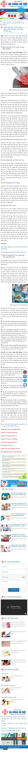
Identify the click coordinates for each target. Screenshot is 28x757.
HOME (4, 21)
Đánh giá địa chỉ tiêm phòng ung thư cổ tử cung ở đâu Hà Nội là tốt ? (18, 546)
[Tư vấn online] (14, 483)
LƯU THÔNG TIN (13, 589)
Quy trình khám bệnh (13, 597)
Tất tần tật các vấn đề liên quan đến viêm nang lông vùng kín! (18, 642)
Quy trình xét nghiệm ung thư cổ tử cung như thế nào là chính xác (19, 505)
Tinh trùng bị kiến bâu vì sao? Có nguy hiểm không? (18, 651)
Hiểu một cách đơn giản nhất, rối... (16, 688)
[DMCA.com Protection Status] (4, 749)
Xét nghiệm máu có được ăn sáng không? (18, 632)
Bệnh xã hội (4, 556)
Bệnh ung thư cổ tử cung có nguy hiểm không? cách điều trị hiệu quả (19, 536)
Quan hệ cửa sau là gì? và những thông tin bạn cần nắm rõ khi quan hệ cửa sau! (18, 661)
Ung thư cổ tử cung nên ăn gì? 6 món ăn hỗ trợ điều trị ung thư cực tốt (19, 494)
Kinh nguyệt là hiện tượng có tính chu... (16, 700)
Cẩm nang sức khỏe (5, 558)
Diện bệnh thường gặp (6, 553)
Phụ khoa (9, 21)
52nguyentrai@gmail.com (12, 730)
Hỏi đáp (3, 559)
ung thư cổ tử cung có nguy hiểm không (14, 35)
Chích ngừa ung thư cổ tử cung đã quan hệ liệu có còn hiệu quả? (19, 526)
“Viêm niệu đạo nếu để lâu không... (16, 676)
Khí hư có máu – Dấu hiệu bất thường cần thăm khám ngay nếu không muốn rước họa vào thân (18, 624)
